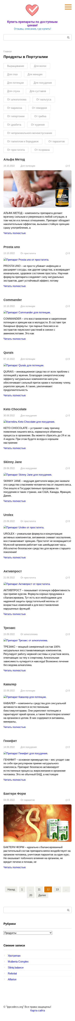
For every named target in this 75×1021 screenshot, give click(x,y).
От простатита (16, 149)
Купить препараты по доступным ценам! (32, 23)
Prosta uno (11, 247)
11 (39, 889)
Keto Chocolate (15, 409)
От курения (38, 124)
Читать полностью (14, 233)
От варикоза (14, 107)
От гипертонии (15, 116)
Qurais (8, 352)
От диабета (14, 124)
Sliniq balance (16, 967)
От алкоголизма (16, 99)
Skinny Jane (12, 462)
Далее (42, 895)
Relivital (12, 973)
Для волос (40, 65)
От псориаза (42, 149)
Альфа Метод (14, 159)
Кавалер (9, 684)
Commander (12, 300)
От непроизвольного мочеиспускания (29, 133)
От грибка (40, 116)
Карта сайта (37, 1010)
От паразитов (56, 141)
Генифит (10, 741)
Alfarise (12, 979)
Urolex (8, 515)
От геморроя (39, 107)
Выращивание (15, 65)
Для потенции (15, 82)
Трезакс (9, 628)
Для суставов (38, 91)
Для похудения (43, 82)
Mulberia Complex (18, 961)
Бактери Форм (14, 793)
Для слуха (13, 91)
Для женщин (35, 74)
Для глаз (12, 74)
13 (57, 889)
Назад (11, 889)
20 (30, 895)
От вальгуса (43, 99)
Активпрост (12, 571)
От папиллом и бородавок (23, 141)
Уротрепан (14, 955)
